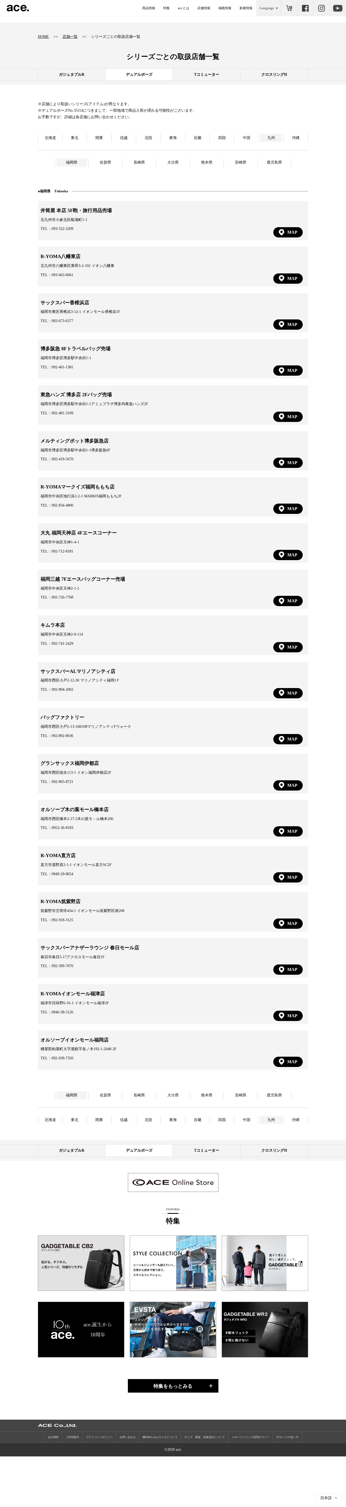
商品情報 (148, 8)
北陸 (148, 138)
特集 (166, 8)
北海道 (50, 138)
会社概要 (53, 1437)
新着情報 (245, 8)
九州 (271, 138)
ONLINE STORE (289, 8)
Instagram (321, 8)
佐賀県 (105, 162)
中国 (246, 138)
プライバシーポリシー (99, 1437)
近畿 (197, 138)
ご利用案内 (72, 1437)
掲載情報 (224, 8)
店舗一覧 (70, 37)
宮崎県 (240, 162)
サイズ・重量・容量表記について (204, 1437)
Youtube (338, 8)
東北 (74, 138)
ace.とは (183, 8)
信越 (124, 138)
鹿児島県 (274, 162)
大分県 (173, 162)
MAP (292, 232)
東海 (173, 138)
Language (267, 8)
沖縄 (296, 138)
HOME (43, 37)
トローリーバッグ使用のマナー (251, 1437)
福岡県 (71, 162)
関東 (99, 138)
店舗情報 (203, 8)
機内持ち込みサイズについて (160, 1437)
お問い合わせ (127, 1437)
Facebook (305, 8)
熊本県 (206, 162)
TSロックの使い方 (287, 1437)
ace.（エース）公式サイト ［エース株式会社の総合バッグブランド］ (18, 8)
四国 (222, 138)
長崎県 (139, 162)
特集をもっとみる (173, 1386)
